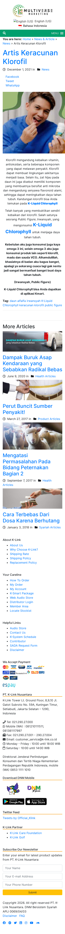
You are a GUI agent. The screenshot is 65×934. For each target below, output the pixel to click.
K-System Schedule (23, 637)
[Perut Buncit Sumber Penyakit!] (32, 390)
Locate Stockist (20, 610)
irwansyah (33, 301)
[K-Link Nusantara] (32, 8)
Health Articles (45, 376)
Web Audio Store (21, 597)
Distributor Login (21, 602)
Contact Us (17, 632)
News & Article (44, 39)
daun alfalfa (18, 301)
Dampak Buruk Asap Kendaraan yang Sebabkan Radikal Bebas (32, 363)
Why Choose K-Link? (24, 549)
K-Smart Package (22, 593)
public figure (53, 305)
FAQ (22, 916)
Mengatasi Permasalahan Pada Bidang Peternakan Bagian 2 (27, 464)
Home (27, 39)
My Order (16, 584)
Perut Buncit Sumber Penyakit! (28, 409)
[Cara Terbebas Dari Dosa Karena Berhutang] (32, 498)
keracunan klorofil (31, 305)
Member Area (19, 606)
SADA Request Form (23, 645)
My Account (18, 589)
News (6, 43)
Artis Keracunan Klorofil (30, 57)
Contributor (18, 641)
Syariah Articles (50, 527)
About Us (16, 545)
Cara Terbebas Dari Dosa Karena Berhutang (31, 517)
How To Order (19, 580)
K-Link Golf (17, 837)
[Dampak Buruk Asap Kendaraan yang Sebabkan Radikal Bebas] (32, 341)
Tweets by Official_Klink (19, 818)
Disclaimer (17, 650)
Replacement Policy (23, 562)
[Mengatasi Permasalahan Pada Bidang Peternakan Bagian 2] (32, 435)
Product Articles (49, 419)
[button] (55, 33)
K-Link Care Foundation (26, 833)
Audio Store (18, 628)
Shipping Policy (20, 558)
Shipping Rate (19, 554)
